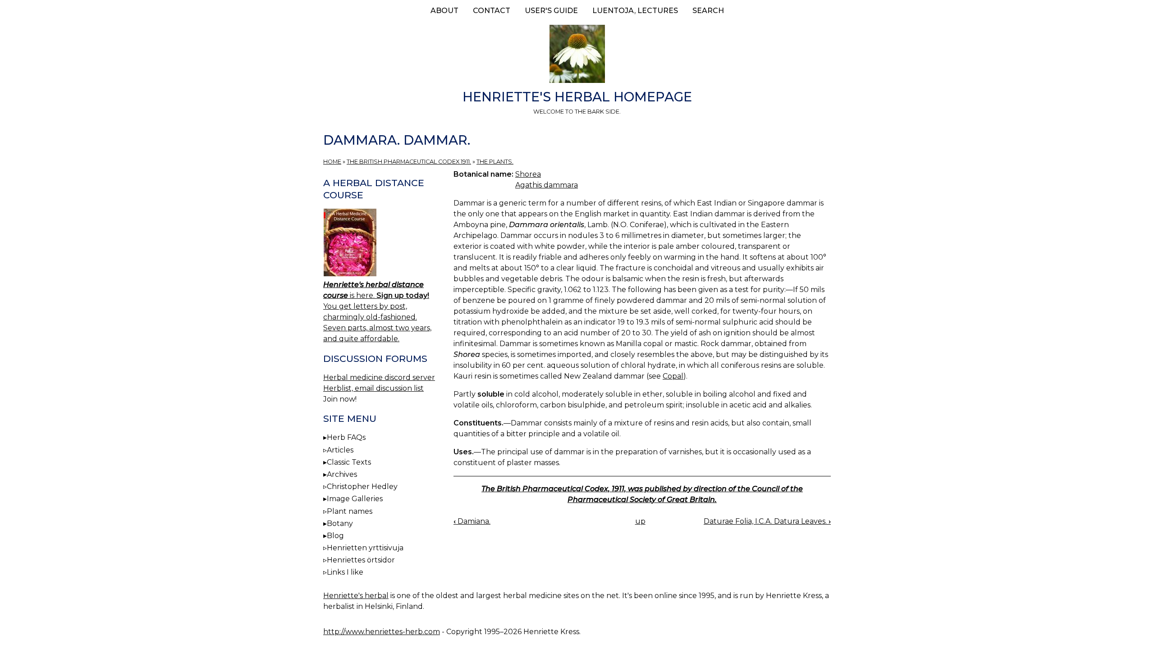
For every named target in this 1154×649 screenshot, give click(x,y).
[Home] (577, 55)
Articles (340, 450)
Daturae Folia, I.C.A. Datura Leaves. (767, 521)
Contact (491, 10)
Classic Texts (349, 462)
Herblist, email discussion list (373, 388)
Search (708, 10)
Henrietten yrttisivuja (365, 548)
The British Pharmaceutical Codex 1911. (409, 161)
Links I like (345, 572)
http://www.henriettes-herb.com (381, 631)
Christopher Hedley (362, 486)
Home (332, 161)
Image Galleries (355, 498)
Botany (340, 523)
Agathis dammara (546, 185)
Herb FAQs (346, 437)
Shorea (528, 174)
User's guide (551, 10)
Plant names (349, 511)
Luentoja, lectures (635, 10)
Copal (673, 376)
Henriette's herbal (356, 595)
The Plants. (494, 161)
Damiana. (471, 521)
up (640, 521)
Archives (342, 474)
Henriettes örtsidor (361, 560)
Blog (335, 535)
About (444, 10)
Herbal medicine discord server (379, 377)
